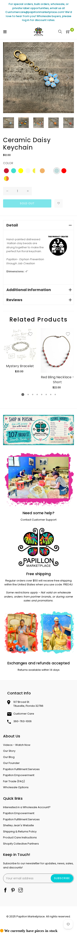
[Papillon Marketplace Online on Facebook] (5, 890)
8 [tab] (55, 394)
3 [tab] (32, 394)
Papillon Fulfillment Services (21, 769)
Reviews (14, 299)
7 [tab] (50, 394)
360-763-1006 (22, 721)
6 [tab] (46, 394)
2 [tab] (28, 394)
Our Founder (11, 763)
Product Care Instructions (20, 837)
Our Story (9, 751)
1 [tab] (22, 394)
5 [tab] (41, 394)
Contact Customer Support (38, 520)
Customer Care (23, 714)
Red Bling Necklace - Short (57, 379)
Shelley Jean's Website (18, 825)
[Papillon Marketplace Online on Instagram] (20, 890)
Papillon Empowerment (18, 775)
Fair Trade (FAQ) (14, 781)
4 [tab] (37, 394)
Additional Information (28, 289)
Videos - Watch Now (16, 745)
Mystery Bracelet (20, 366)
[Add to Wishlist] (58, 203)
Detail (12, 225)
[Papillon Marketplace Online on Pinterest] (13, 890)
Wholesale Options (16, 787)
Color (8, 163)
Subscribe (62, 878)
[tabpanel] (20, 350)
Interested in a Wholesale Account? (27, 807)
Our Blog (9, 757)
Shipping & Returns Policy (20, 831)
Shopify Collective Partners (21, 844)
